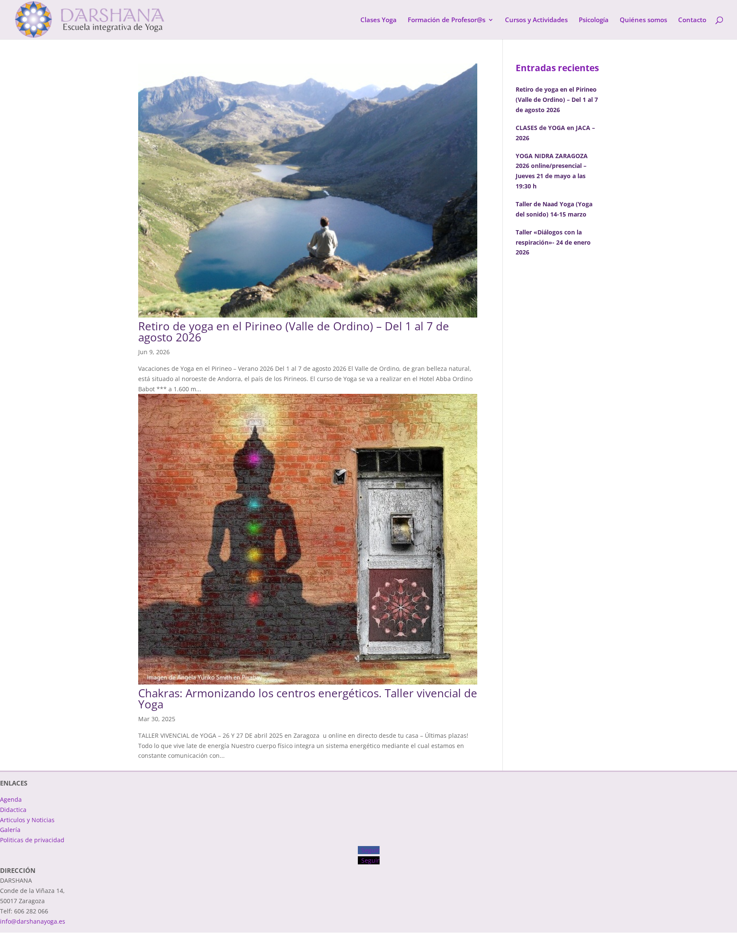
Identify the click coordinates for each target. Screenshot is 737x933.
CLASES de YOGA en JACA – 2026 (555, 133)
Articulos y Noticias (27, 820)
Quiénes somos (643, 20)
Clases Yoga (378, 20)
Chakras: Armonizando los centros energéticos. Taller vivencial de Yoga (307, 698)
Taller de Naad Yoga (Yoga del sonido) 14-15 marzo (554, 209)
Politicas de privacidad (32, 840)
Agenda (11, 799)
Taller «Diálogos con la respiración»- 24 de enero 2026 (553, 242)
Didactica (13, 810)
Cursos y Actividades (536, 20)
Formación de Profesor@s (446, 20)
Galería (10, 830)
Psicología (594, 20)
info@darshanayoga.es (32, 921)
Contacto (692, 20)
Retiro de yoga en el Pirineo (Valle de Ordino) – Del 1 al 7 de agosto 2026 (293, 331)
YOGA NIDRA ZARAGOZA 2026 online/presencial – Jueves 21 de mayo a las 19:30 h (552, 171)
